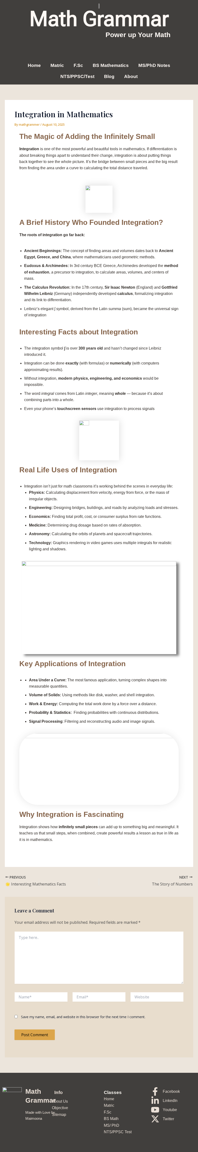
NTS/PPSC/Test (77, 76)
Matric (57, 65)
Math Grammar (99, 19)
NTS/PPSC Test (118, 1132)
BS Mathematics (111, 65)
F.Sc (78, 65)
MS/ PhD (111, 1125)
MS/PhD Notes (154, 65)
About (131, 76)
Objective (60, 1108)
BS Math (111, 1119)
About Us (60, 1101)
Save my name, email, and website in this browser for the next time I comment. (83, 1017)
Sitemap (59, 1115)
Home (34, 65)
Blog (109, 76)
